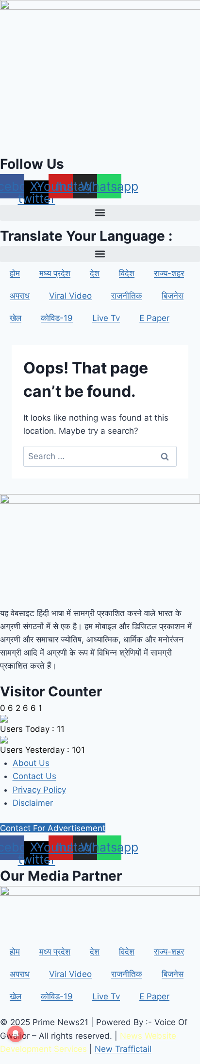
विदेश (126, 273)
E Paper (154, 318)
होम (15, 273)
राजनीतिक (126, 296)
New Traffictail (123, 1049)
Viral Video (70, 296)
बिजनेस (172, 296)
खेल (15, 318)
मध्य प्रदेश (54, 273)
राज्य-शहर (169, 273)
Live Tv (106, 318)
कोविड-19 (57, 318)
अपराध (20, 296)
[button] (100, 213)
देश (95, 273)
